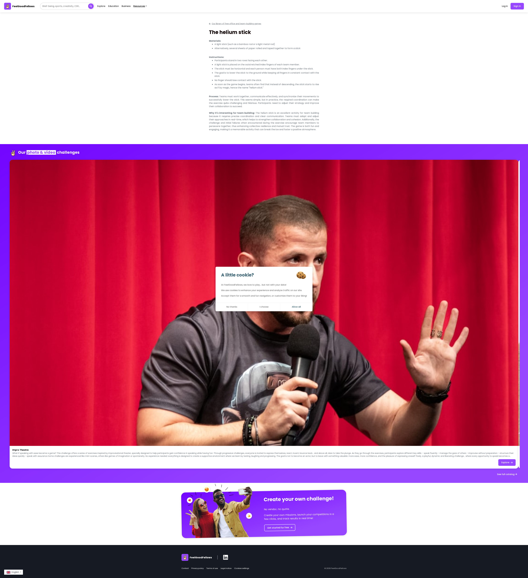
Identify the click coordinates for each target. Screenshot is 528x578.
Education (113, 6)
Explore (101, 6)
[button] (13, 572)
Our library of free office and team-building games (236, 23)
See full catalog (506, 474)
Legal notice (226, 568)
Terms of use (212, 568)
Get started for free (278, 527)
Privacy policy (197, 568)
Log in (505, 6)
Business (126, 6)
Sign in (517, 6)
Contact (185, 568)
